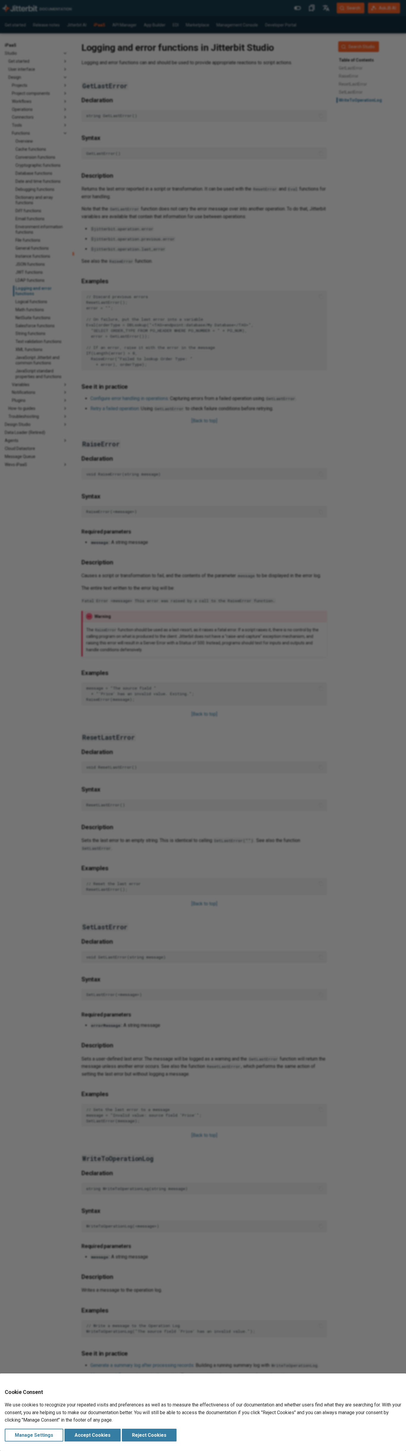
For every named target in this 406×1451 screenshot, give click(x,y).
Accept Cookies (93, 1435)
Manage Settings (34, 1435)
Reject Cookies (149, 1435)
